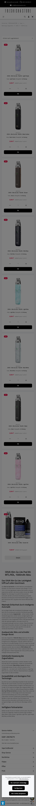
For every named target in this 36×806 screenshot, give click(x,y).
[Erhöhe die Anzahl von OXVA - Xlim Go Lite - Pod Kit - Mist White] (26, 380)
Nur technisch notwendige (18, 783)
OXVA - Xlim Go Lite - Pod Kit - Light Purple (18, 76)
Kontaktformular (14, 743)
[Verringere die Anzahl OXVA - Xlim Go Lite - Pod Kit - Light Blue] (10, 322)
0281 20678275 (8, 737)
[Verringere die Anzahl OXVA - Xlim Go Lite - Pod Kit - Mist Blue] (10, 264)
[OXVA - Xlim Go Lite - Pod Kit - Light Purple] (18, 58)
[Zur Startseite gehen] (18, 11)
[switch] (32, 803)
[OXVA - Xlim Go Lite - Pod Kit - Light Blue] (18, 291)
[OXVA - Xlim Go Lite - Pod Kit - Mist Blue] (18, 233)
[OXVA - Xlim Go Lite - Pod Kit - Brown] (18, 174)
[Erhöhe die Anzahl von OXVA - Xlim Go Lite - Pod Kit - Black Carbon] (26, 147)
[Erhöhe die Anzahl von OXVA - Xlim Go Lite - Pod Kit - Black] (26, 439)
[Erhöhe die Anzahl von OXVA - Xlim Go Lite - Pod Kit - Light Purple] (26, 88)
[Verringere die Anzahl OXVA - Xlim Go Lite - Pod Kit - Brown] (10, 205)
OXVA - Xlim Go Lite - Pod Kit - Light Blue (18, 309)
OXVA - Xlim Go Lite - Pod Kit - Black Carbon (18, 134)
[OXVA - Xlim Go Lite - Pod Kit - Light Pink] (18, 466)
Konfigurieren (18, 788)
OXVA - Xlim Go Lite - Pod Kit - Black (18, 426)
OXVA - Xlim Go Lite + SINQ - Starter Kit (18, 543)
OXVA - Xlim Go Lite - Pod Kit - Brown (18, 192)
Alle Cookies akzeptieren (18, 793)
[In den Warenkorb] (18, 94)
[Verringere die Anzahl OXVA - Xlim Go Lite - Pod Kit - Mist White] (10, 380)
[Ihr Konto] (28, 17)
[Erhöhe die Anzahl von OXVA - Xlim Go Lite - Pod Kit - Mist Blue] (26, 264)
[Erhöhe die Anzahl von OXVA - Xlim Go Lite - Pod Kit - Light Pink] (26, 497)
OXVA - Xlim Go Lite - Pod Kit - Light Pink (18, 484)
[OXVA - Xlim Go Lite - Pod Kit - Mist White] (18, 349)
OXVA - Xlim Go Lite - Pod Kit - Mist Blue (18, 251)
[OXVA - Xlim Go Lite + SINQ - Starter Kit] (18, 524)
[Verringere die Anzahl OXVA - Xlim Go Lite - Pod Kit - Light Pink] (10, 497)
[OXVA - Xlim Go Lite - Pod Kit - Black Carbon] (18, 116)
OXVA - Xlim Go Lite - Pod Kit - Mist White (18, 368)
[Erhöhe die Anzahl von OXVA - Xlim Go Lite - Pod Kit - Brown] (26, 205)
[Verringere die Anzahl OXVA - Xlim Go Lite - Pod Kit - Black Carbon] (10, 147)
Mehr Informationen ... (24, 779)
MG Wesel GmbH (26, 803)
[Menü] (3, 17)
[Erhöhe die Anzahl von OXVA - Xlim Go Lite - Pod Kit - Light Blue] (26, 322)
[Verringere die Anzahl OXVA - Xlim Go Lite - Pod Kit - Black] (10, 439)
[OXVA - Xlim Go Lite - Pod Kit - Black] (18, 408)
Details (18, 558)
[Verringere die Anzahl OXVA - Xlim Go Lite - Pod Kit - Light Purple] (10, 88)
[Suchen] (25, 17)
